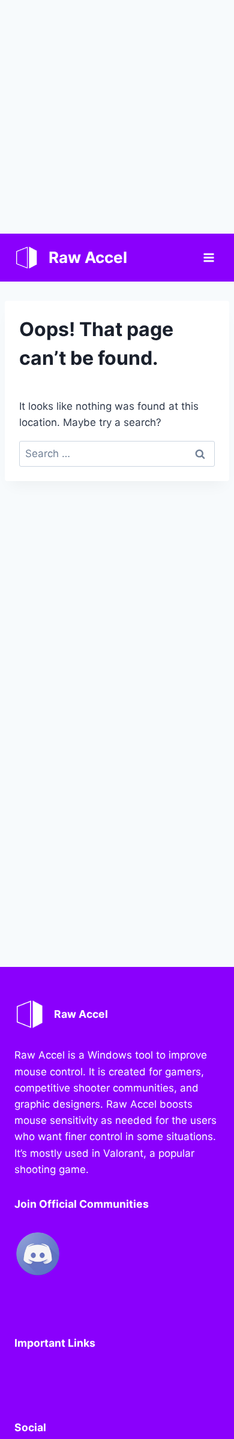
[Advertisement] (117, 117)
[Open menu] (208, 257)
